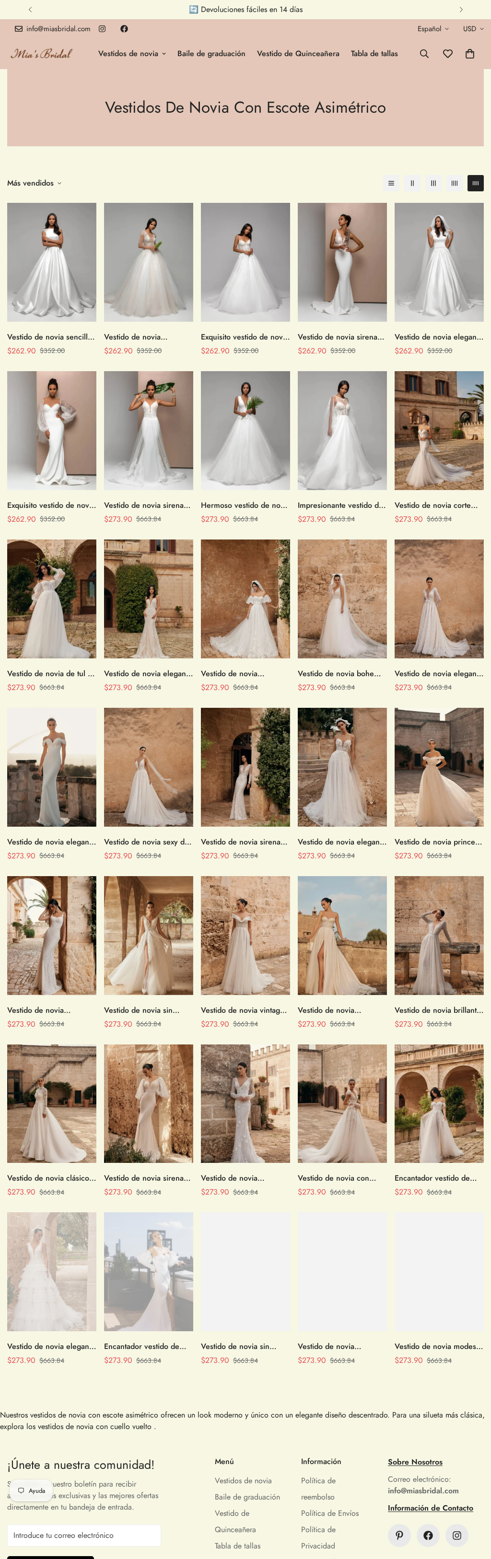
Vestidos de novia (128, 53)
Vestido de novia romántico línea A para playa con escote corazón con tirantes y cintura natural (341, 1010)
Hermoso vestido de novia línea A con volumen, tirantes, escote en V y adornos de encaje (245, 505)
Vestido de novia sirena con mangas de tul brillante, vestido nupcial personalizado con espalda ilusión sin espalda (145, 1178)
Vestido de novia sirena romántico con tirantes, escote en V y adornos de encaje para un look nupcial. (148, 505)
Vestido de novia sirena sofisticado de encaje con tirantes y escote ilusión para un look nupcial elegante (341, 337)
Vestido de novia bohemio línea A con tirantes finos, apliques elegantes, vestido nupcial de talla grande (342, 674)
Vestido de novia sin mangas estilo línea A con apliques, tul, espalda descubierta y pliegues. (147, 1010)
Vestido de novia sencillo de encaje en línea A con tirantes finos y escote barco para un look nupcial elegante (50, 337)
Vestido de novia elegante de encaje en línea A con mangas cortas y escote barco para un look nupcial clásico (439, 337)
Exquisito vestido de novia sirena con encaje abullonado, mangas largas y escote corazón (51, 505)
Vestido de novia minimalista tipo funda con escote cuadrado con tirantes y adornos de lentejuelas (51, 1010)
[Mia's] (42, 53)
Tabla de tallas (374, 53)
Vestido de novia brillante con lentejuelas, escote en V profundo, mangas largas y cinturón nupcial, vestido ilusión (439, 1010)
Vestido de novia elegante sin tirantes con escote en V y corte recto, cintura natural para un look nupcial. (148, 674)
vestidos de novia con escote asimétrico (94, 1414)
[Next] (461, 9)
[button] (470, 54)
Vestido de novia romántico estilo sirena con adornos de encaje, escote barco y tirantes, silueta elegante (144, 337)
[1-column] (391, 183)
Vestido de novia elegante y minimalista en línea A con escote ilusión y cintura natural (342, 842)
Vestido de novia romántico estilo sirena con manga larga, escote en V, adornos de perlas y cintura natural (245, 1178)
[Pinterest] (399, 1535)
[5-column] (476, 183)
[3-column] (433, 183)
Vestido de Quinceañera (298, 53)
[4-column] (454, 183)
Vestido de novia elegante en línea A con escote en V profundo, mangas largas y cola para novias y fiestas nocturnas (439, 674)
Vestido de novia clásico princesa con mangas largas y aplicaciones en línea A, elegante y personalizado (48, 1178)
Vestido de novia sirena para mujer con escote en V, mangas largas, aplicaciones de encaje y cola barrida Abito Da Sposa (244, 842)
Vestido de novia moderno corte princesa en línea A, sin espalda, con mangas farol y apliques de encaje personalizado (241, 674)
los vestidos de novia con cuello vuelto (89, 1426)
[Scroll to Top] (472, 1507)
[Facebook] (124, 29)
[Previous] (30, 9)
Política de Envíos (330, 1513)
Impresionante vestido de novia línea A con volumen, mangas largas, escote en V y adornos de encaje (342, 505)
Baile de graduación (211, 53)
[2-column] (412, 183)
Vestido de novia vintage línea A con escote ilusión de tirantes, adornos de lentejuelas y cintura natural (245, 1010)
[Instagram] (102, 29)
